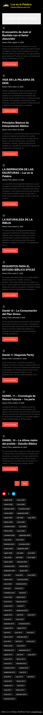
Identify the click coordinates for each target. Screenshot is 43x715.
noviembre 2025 (24, 509)
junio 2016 (31, 615)
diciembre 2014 (22, 637)
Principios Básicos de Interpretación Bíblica (15, 124)
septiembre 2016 (22, 610)
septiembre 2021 (9, 571)
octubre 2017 (8, 606)
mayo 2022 (7, 557)
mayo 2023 (7, 540)
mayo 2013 (31, 655)
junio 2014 (7, 641)
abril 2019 (7, 588)
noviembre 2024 (9, 526)
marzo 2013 (8, 659)
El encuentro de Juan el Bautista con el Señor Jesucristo (16, 35)
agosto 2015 (21, 628)
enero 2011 (8, 694)
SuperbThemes (37, 712)
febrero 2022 (8, 562)
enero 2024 (21, 531)
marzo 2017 (8, 610)
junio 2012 (7, 677)
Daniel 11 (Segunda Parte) (18, 355)
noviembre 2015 (24, 624)
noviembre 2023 (9, 535)
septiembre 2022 (23, 549)
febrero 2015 (8, 637)
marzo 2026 (21, 500)
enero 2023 (20, 540)
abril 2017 (21, 606)
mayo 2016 (7, 619)
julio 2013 (20, 655)
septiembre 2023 (24, 535)
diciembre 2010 (21, 694)
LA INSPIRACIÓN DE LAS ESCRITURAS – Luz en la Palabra (18, 172)
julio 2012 (23, 672)
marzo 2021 (31, 575)
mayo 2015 (30, 632)
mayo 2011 (7, 690)
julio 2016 (20, 615)
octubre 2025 (8, 513)
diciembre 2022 (9, 544)
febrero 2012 (21, 681)
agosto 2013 (8, 655)
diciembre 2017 (21, 602)
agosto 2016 (8, 615)
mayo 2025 (31, 518)
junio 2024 (22, 526)
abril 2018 (22, 593)
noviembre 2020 (22, 579)
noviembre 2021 (9, 566)
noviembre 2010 (9, 699)
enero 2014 (21, 646)
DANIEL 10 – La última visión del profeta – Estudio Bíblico (20, 441)
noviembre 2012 (9, 668)
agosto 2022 (8, 553)
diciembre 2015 (9, 624)
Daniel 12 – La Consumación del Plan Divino (19, 312)
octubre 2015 (8, 628)
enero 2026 (21, 504)
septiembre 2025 (23, 513)
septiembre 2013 (24, 650)
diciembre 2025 (9, 509)
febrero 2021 (8, 579)
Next (24, 483)
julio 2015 (7, 632)
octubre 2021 (23, 566)
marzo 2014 (30, 641)
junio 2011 (21, 685)
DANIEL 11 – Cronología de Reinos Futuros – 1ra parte (19, 397)
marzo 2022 (31, 557)
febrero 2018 (21, 597)
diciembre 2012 (21, 663)
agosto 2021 (24, 571)
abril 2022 (19, 557)
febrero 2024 (8, 531)
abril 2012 (31, 677)
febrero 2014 (8, 646)
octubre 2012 (23, 668)
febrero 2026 (8, 504)
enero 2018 (8, 602)
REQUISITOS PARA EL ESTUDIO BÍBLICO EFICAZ (18, 267)
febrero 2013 (21, 659)
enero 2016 (20, 619)
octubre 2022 (8, 549)
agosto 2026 (8, 500)
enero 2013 (8, 663)
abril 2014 (19, 641)
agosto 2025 (8, 518)
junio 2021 (7, 575)
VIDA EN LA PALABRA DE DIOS (18, 81)
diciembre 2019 (21, 584)
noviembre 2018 (9, 593)
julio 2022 (20, 553)
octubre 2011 (8, 685)
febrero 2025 (8, 522)
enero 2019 (19, 588)
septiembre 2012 (9, 672)
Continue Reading (10, 64)
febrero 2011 (20, 690)
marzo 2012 (8, 681)
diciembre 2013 (9, 650)
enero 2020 (8, 584)
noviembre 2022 (24, 544)
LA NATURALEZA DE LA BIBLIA (17, 221)
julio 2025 (20, 518)
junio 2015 (18, 632)
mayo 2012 (19, 677)
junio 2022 (31, 553)
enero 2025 (21, 522)
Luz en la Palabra (21, 4)
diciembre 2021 (22, 562)
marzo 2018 (8, 597)
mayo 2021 (19, 575)
